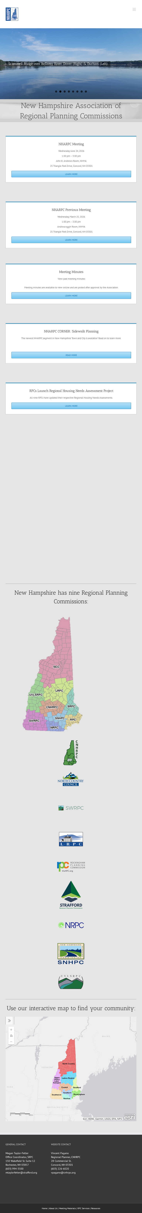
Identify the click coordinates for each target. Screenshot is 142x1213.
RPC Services (83, 1208)
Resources (95, 1208)
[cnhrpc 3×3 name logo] (71, 740)
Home (44, 1208)
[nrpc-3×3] (71, 914)
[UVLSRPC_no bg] (71, 969)
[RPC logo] (71, 855)
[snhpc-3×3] (71, 941)
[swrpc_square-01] (71, 796)
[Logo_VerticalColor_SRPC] (71, 882)
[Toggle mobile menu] (134, 9)
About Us (53, 1208)
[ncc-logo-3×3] (71, 768)
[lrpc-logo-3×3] (71, 827)
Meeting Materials (67, 1208)
